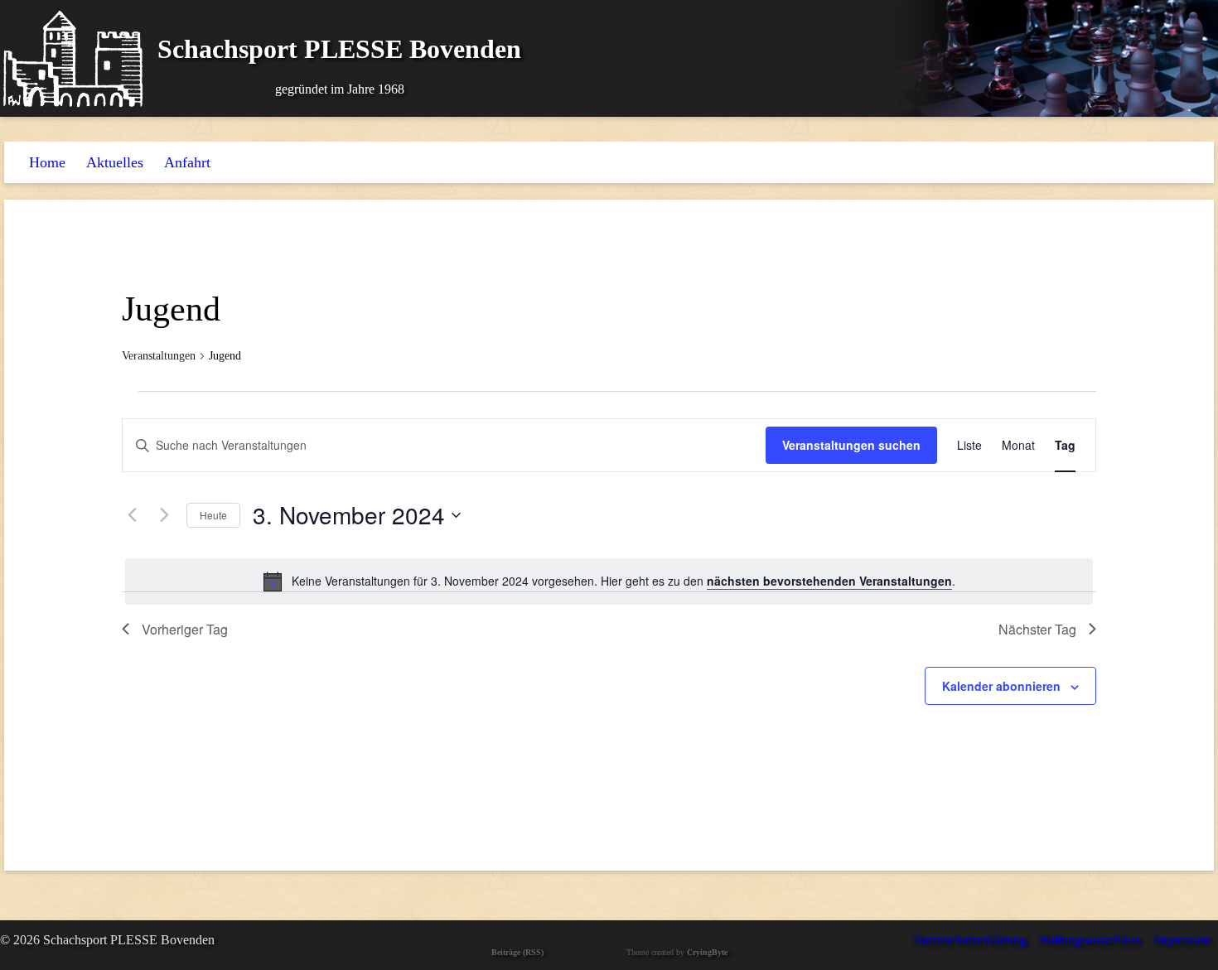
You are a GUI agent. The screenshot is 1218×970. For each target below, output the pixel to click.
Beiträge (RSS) (517, 952)
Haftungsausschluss (1089, 940)
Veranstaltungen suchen (851, 445)
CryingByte (707, 952)
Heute (213, 515)
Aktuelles (114, 162)
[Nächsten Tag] (164, 515)
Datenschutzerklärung (969, 940)
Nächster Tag (1037, 629)
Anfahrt (187, 162)
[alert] (609, 581)
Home (47, 162)
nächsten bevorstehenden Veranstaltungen (829, 580)
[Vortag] (132, 515)
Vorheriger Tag (185, 629)
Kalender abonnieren (1001, 686)
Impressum (1181, 940)
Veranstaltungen (159, 356)
